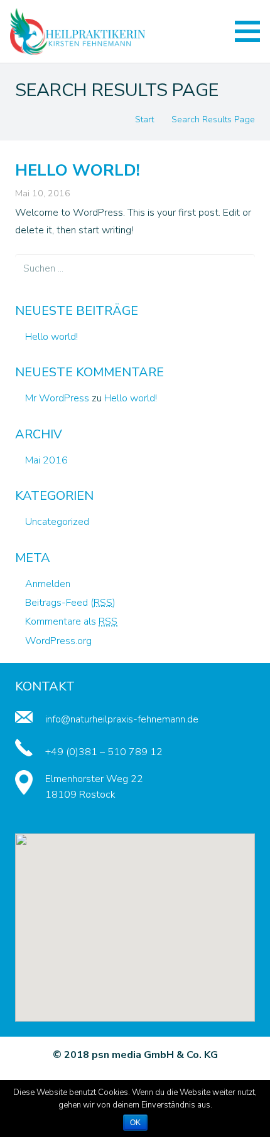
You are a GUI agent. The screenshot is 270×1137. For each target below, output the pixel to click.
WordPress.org (58, 641)
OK (135, 1122)
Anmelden (47, 584)
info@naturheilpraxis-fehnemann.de (121, 719)
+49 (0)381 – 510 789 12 (104, 752)
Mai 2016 (46, 460)
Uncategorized (57, 522)
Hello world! (77, 170)
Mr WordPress (57, 398)
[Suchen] (241, 268)
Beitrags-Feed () (70, 603)
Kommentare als (71, 621)
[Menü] (247, 31)
